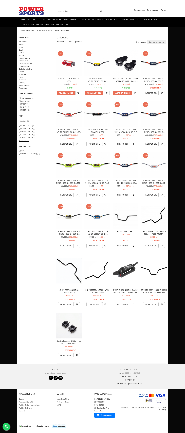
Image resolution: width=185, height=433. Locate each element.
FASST (23, 104)
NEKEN (23, 110)
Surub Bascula (24, 85)
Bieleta (21, 44)
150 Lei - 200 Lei (27, 131)
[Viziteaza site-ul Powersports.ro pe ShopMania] (59, 426)
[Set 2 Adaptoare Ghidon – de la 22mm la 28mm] (69, 325)
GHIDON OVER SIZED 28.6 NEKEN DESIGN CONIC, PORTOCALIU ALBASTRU (154, 80)
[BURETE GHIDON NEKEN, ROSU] (69, 63)
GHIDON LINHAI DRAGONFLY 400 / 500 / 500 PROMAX (154, 232)
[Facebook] (51, 378)
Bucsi (21, 50)
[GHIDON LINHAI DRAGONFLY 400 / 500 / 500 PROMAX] (154, 216)
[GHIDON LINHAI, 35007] (125, 216)
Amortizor (22, 42)
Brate (21, 47)
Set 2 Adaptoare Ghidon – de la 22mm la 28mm (69, 342)
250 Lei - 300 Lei (27, 137)
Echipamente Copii (59, 24)
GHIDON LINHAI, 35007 (125, 231)
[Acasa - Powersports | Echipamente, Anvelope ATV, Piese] (31, 11)
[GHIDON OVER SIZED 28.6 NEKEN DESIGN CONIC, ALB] (154, 165)
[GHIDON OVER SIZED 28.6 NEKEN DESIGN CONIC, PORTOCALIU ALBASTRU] (154, 63)
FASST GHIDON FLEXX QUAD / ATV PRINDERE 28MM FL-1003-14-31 (125, 291)
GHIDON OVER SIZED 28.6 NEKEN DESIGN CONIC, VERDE (69, 181)
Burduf (21, 53)
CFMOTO (24, 101)
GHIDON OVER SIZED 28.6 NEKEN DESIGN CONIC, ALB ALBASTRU (125, 130)
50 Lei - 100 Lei (26, 126)
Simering (22, 82)
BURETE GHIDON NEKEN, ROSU (68, 80)
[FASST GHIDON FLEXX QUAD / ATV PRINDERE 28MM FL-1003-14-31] (125, 271)
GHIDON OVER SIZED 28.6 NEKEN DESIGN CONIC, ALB (153, 181)
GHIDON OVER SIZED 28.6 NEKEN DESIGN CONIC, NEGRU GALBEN (69, 232)
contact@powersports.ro (131, 383)
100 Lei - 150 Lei (27, 129)
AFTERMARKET (26, 98)
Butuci (21, 55)
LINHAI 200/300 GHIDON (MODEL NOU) (69, 291)
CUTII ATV (25, 24)
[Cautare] (101, 11)
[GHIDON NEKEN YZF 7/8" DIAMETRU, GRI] (97, 114)
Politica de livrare (25, 408)
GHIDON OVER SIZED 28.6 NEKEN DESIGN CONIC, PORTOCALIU (154, 130)
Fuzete (21, 72)
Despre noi (23, 399)
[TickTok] (55, 378)
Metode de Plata (63, 399)
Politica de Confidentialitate (29, 405)
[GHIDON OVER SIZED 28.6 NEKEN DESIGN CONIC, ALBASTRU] (97, 216)
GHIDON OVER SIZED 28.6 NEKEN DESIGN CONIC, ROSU (69, 130)
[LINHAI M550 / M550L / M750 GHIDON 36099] (97, 270)
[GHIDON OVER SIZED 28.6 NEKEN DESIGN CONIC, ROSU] (69, 114)
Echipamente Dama (40, 24)
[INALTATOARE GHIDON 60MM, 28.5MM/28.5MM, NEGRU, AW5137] (125, 63)
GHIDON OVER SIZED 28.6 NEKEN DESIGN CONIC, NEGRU (97, 80)
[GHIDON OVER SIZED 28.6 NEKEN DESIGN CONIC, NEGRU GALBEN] (69, 216)
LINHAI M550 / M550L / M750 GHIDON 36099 (97, 291)
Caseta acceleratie (25, 63)
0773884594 (131, 380)
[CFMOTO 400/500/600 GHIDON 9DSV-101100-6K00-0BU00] (154, 271)
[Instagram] (60, 378)
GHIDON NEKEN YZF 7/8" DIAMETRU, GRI (97, 130)
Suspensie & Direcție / (51, 30)
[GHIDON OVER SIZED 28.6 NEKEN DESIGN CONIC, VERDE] (69, 165)
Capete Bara (23, 61)
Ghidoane (22, 74)
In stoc (23, 151)
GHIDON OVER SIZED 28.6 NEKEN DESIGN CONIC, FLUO (97, 181)
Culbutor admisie (25, 69)
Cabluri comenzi (25, 58)
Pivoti (21, 77)
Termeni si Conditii (26, 402)
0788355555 (131, 376)
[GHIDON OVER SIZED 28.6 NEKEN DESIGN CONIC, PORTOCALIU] (154, 114)
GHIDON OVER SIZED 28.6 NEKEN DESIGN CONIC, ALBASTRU (97, 232)
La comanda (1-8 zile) (29, 154)
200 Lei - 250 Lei (27, 134)
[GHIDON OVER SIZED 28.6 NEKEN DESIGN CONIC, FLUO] (97, 165)
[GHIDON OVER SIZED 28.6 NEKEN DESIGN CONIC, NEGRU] (97, 63)
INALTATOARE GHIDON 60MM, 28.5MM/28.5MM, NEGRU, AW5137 (125, 80)
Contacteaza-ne (106, 415)
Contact (22, 411)
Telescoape (23, 88)
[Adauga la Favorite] (78, 93)
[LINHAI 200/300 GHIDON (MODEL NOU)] (69, 270)
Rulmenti (22, 80)
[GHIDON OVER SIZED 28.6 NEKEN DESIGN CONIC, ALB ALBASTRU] (125, 114)
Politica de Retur (63, 402)
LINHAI (24, 107)
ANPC (59, 405)
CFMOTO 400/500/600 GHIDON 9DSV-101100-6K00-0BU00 (154, 291)
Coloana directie (25, 66)
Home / (22, 30)
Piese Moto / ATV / (33, 30)
